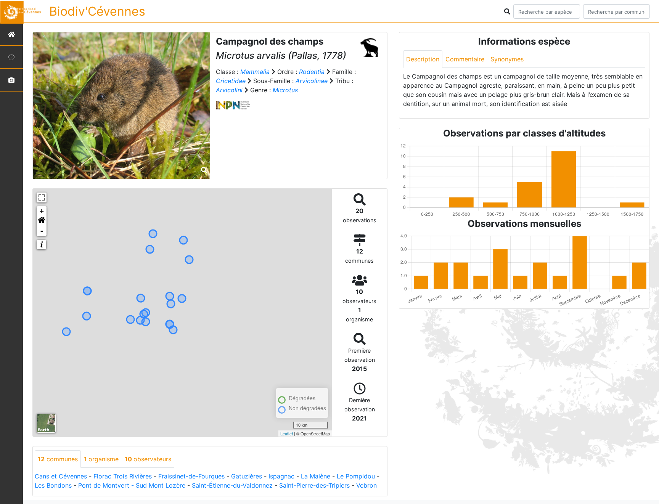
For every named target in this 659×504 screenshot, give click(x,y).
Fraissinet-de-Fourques (191, 476)
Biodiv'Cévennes (97, 11)
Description (422, 59)
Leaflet (286, 433)
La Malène (315, 476)
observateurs (148, 459)
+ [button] (42, 211)
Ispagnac (281, 476)
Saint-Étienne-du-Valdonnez (232, 485)
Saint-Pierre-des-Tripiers (314, 485)
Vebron (366, 485)
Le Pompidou (356, 476)
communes (58, 459)
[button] (42, 221)
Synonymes (507, 59)
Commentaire (464, 59)
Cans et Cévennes (61, 476)
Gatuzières (246, 476)
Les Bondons (53, 485)
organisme (101, 459)
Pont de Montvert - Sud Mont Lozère (131, 485)
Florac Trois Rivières (122, 476)
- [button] (42, 231)
